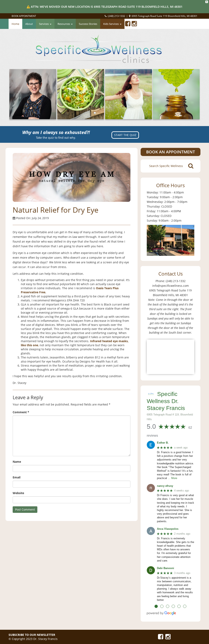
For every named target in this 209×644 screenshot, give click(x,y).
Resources (64, 24)
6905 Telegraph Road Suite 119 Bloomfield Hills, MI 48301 (164, 16)
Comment (21, 412)
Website (18, 493)
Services (44, 24)
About (29, 24)
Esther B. (163, 442)
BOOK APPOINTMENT (24, 16)
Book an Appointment (170, 152)
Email (16, 477)
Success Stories (88, 24)
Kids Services (111, 24)
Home (15, 24)
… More (172, 478)
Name (17, 462)
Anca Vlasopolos (167, 528)
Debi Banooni (165, 568)
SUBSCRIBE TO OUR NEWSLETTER (32, 635)
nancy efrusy (165, 485)
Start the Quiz (125, 135)
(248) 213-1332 (116, 16)
